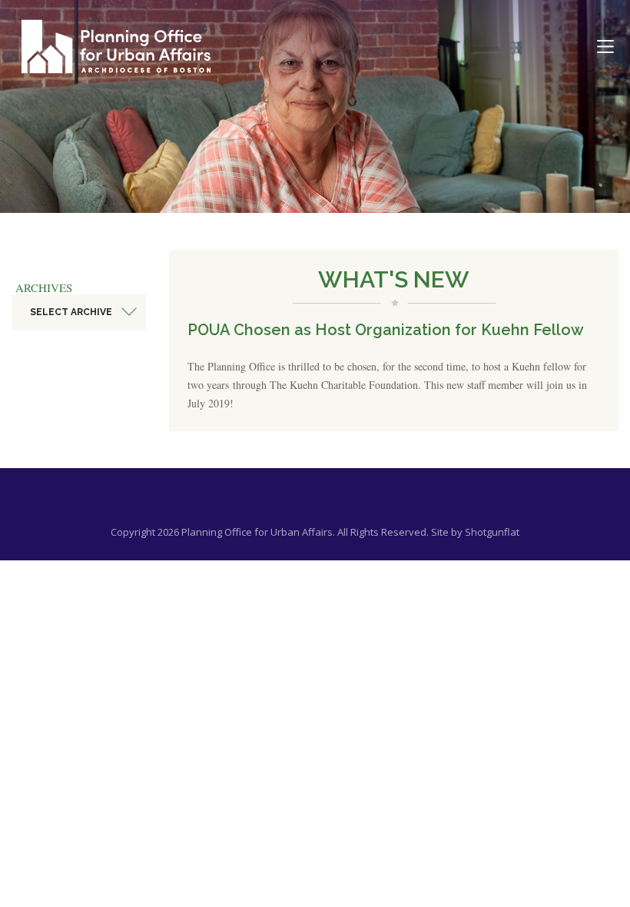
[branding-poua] (116, 46)
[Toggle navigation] (605, 47)
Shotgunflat (492, 532)
